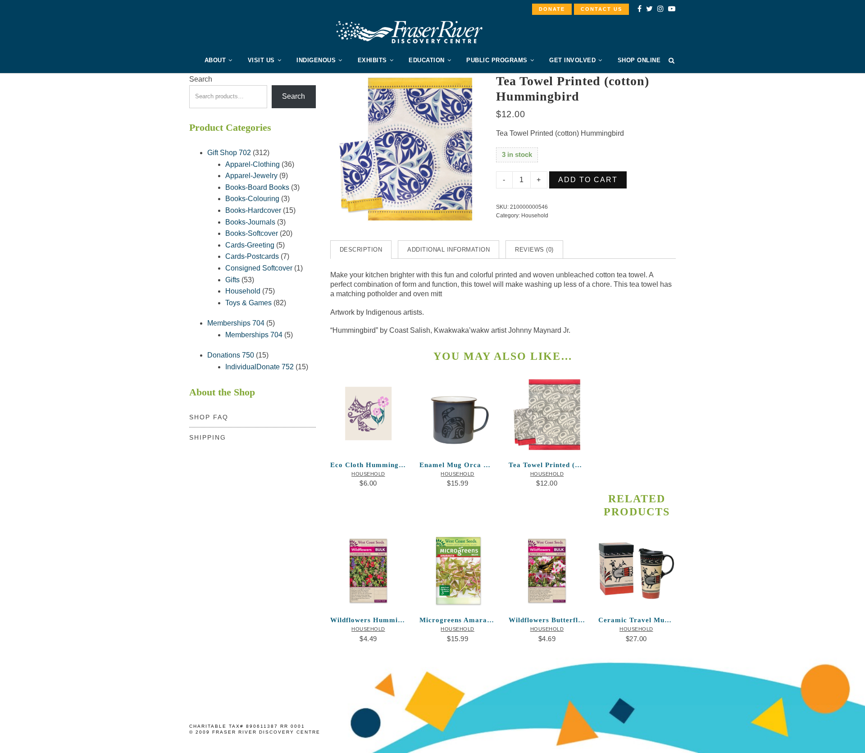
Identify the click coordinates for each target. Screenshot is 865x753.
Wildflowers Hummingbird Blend (368, 620)
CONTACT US (601, 9)
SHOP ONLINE (639, 60)
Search (200, 79)
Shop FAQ (208, 417)
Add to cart (588, 180)
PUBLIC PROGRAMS (497, 60)
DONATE (552, 9)
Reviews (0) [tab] (534, 249)
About (215, 60)
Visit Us (261, 60)
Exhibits (372, 60)
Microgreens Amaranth (457, 620)
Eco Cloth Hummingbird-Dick (368, 464)
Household (534, 215)
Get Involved (572, 60)
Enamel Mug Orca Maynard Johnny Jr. (457, 464)
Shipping (207, 437)
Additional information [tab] (448, 249)
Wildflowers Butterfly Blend (547, 620)
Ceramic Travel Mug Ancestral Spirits (636, 620)
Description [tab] (361, 249)
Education (427, 60)
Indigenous (316, 60)
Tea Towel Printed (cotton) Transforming (547, 464)
